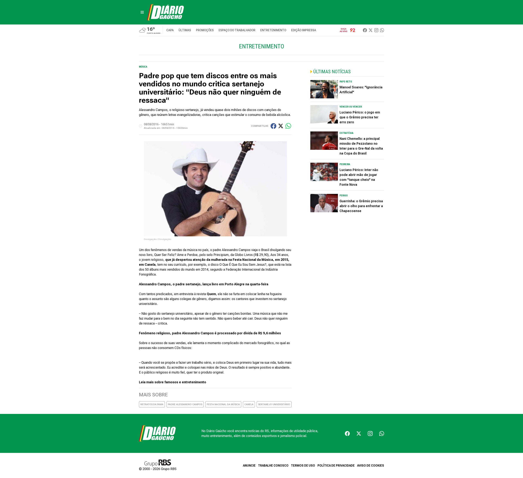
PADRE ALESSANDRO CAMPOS (185, 404)
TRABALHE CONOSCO (273, 465)
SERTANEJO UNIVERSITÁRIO (274, 404)
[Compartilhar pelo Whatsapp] (288, 126)
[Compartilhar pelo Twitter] (280, 126)
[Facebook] (365, 30)
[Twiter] (371, 30)
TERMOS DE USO (303, 465)
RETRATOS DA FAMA (151, 404)
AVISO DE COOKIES (370, 465)
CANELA (249, 404)
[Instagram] (376, 30)
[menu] (142, 12)
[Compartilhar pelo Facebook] (273, 126)
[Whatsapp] (382, 30)
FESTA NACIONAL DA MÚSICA (223, 404)
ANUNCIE (249, 465)
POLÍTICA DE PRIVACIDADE (336, 465)
